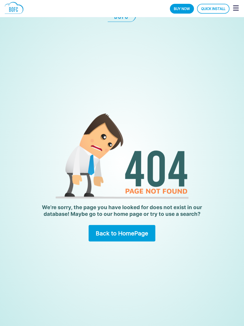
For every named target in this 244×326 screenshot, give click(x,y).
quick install (213, 9)
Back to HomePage (122, 233)
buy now (182, 9)
